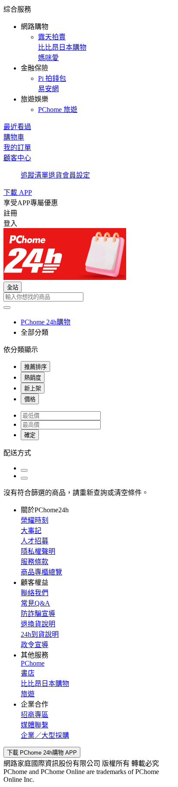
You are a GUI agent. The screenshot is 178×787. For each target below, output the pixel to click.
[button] (89, 58)
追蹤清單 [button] (34, 175)
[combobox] (89, 296)
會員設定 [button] (76, 175)
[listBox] (89, 452)
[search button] (6, 307)
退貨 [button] (55, 175)
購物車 (13, 137)
